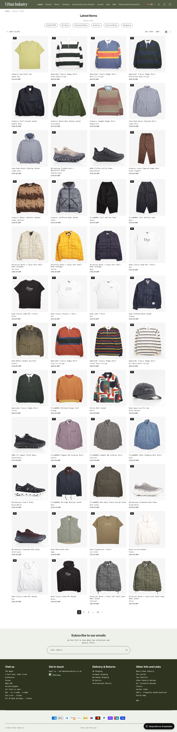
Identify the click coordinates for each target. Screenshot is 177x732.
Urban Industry (18, 728)
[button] (159, 32)
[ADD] (161, 402)
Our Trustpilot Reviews (146, 683)
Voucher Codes (142, 689)
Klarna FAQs (141, 695)
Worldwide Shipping (100, 677)
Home (7, 11)
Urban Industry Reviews (146, 680)
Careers (139, 686)
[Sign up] (126, 650)
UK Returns (96, 680)
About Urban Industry (145, 671)
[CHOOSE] (44, 68)
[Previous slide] (15, 54)
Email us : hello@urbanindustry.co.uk (65, 671)
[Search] (159, 4)
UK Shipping (97, 671)
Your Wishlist (142, 677)
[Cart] (170, 4)
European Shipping (100, 674)
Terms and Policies (88, 728)
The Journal (141, 674)
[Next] (102, 612)
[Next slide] (44, 54)
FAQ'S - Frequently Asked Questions (151, 692)
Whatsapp (57, 675)
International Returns (101, 683)
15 (98, 612)
